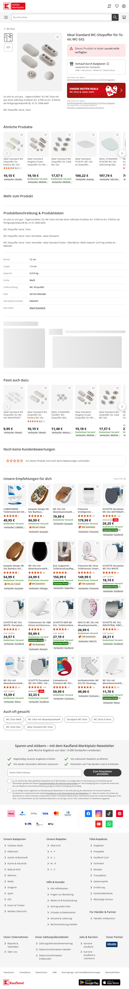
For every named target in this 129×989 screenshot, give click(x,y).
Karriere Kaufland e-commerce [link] (90, 955)
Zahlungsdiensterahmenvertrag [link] (56, 943)
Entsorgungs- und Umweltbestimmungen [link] (81, 972)
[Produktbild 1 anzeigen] (8, 37)
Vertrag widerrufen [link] (60, 906)
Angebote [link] (99, 845)
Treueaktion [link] (100, 875)
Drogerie (12, 887)
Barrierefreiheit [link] (113, 972)
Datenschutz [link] (41, 972)
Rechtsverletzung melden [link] (63, 924)
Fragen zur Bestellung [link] (62, 894)
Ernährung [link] (99, 887)
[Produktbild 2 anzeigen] (8, 47)
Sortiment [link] (99, 863)
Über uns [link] (12, 951)
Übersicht (55, 845)
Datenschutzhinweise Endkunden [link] (50, 957)
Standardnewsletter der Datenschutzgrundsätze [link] (58, 783)
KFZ (9, 899)
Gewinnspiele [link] (101, 881)
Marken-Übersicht (17, 911)
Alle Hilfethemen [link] (59, 888)
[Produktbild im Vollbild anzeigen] (39, 62)
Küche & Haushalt (17, 863)
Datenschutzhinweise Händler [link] (55, 949)
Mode (11, 881)
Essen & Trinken (16, 905)
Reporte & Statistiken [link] (13, 945)
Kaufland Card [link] (101, 857)
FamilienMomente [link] (103, 893)
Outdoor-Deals (15, 845)
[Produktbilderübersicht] (8, 62)
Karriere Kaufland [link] (88, 945)
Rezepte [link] (98, 869)
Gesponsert (118, 479)
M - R (53, 863)
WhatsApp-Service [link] (103, 899)
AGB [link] (54, 972)
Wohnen (12, 875)
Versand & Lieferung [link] (61, 918)
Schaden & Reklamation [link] (63, 912)
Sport (10, 893)
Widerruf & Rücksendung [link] (63, 900)
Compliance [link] (24, 972)
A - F (52, 851)
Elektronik (13, 851)
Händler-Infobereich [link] (104, 918)
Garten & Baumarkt (18, 857)
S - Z (52, 869)
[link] (109, 6)
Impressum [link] (8, 972)
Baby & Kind (14, 869)
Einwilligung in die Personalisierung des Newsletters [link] (67, 793)
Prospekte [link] (99, 851)
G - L (52, 857)
